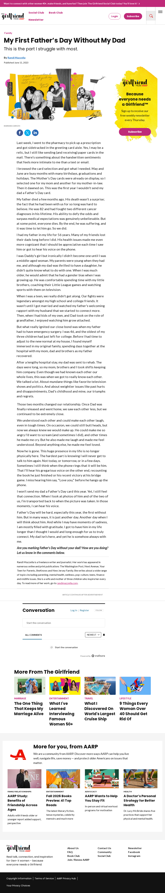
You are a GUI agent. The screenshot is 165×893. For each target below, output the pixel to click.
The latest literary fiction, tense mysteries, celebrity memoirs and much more (60, 814)
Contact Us (104, 848)
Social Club (36, 13)
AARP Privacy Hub (66, 878)
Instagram (134, 855)
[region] (64, 636)
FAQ (70, 851)
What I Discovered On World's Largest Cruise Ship (99, 711)
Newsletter (36, 20)
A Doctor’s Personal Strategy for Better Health (140, 800)
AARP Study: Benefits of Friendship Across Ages (22, 803)
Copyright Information (19, 878)
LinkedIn (35, 133)
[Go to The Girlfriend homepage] (7, 16)
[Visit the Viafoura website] (98, 655)
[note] (55, 126)
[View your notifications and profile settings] (104, 634)
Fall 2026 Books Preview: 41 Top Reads (59, 800)
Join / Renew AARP (78, 859)
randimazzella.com (67, 583)
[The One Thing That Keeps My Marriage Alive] (29, 686)
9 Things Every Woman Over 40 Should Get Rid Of (134, 711)
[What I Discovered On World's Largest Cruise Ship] (100, 686)
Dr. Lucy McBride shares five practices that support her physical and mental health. (139, 814)
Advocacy (91, 791)
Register (84, 610)
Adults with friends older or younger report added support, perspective (24, 819)
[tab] (33, 634)
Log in (73, 610)
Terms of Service (44, 878)
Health (128, 791)
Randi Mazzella (16, 57)
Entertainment (55, 791)
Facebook (20, 133)
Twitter (27, 133)
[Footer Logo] (30, 848)
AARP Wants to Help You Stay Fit (101, 798)
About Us (73, 848)
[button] (151, 15)
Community (105, 851)
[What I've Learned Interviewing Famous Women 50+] (65, 686)
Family (8, 32)
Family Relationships (19, 791)
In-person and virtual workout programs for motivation (101, 808)
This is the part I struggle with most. (41, 48)
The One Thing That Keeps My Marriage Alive (29, 708)
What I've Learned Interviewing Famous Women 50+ (61, 714)
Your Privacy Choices (18, 885)
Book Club (56, 13)
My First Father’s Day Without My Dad (64, 40)
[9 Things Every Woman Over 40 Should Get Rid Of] (135, 686)
